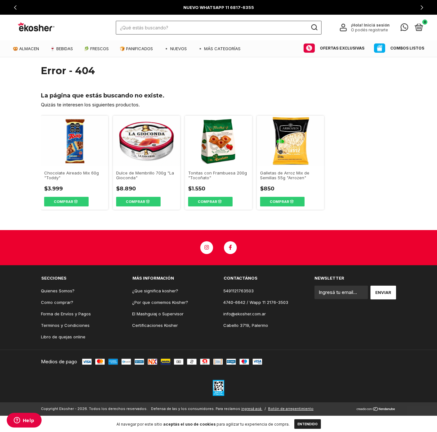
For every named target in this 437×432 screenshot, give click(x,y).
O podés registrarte (369, 29)
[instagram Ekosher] (206, 247)
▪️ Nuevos (175, 48)
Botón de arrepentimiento (291, 408)
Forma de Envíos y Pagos (66, 313)
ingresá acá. (251, 408)
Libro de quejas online (63, 336)
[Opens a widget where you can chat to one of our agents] (24, 421)
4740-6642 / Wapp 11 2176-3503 (255, 302)
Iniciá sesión (377, 25)
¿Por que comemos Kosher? (160, 302)
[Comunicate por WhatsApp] (404, 28)
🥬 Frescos (96, 48)
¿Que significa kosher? (155, 290)
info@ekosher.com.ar (244, 313)
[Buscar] (314, 27)
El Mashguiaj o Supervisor (158, 313)
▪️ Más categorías (219, 48)
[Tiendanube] (376, 409)
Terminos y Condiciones (65, 325)
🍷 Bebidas (61, 48)
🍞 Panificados (136, 48)
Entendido (308, 424)
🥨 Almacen (26, 48)
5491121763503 (238, 290)
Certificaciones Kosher (155, 325)
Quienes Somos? (58, 290)
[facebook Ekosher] (230, 247)
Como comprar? (57, 302)
